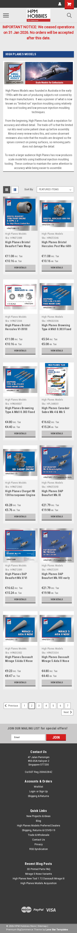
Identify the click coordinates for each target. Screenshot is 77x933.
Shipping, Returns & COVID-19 (38, 830)
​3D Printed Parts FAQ (38, 869)
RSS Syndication (38, 849)
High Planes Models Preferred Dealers (38, 825)
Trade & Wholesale (38, 835)
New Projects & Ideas (38, 816)
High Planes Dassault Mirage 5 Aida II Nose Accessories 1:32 (19, 660)
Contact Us (38, 839)
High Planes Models (16, 233)
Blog (38, 820)
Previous (13, 705)
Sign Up (43, 791)
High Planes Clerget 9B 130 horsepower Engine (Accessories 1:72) (20, 495)
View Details (20, 268)
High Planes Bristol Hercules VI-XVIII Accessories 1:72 (17, 329)
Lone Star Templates (57, 929)
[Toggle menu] (6, 15)
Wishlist (38, 786)
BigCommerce (25, 929)
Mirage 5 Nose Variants (38, 873)
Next (66, 712)
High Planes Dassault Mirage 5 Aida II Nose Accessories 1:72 (55, 660)
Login (32, 791)
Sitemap (42, 926)
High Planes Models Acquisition (39, 883)
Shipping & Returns (38, 796)
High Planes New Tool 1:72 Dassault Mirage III (38, 878)
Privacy (38, 844)
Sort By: (28, 189)
